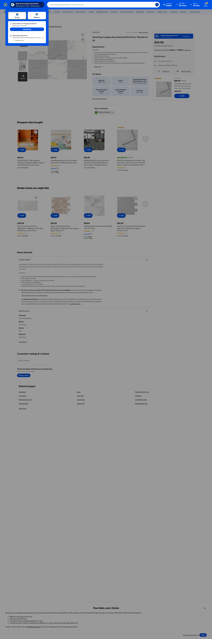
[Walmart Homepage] (5, 5)
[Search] (157, 4)
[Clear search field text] (152, 5)
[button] (181, 5)
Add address (27, 29)
